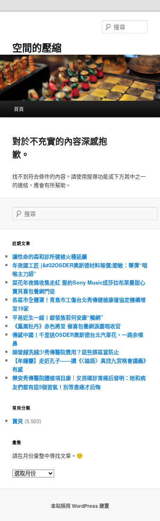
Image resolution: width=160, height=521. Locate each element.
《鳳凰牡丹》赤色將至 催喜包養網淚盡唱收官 (66, 326)
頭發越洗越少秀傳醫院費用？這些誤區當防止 (65, 352)
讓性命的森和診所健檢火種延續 (49, 256)
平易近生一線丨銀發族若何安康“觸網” (57, 317)
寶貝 (17, 421)
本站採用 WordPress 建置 (80, 505)
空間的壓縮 (37, 47)
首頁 (19, 108)
